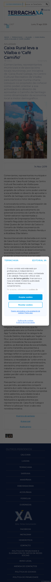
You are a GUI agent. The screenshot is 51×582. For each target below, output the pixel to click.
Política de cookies (25, 320)
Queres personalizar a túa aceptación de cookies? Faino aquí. (25, 312)
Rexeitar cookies (25, 305)
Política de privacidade (25, 322)
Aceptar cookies (26, 297)
